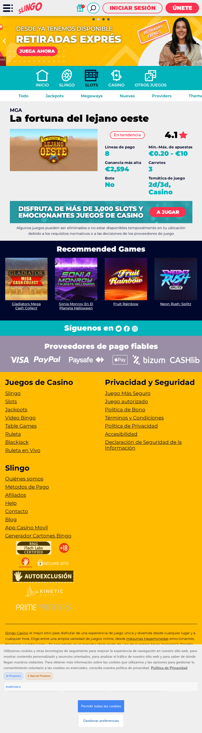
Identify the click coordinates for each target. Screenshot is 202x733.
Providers (161, 96)
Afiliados (15, 495)
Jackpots (55, 96)
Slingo (67, 85)
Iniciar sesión (133, 8)
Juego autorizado (126, 401)
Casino (116, 85)
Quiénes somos (24, 479)
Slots (91, 85)
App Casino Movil (26, 528)
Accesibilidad (121, 434)
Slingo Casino (16, 633)
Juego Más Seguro (128, 393)
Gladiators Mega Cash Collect (26, 306)
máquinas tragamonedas (147, 639)
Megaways (91, 96)
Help (11, 503)
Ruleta (13, 434)
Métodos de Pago (27, 487)
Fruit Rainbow (125, 304)
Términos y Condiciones (134, 418)
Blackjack (17, 442)
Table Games (21, 426)
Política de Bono (125, 410)
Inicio (42, 85)
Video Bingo (20, 418)
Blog (11, 519)
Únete (182, 8)
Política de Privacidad (131, 426)
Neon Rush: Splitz (175, 304)
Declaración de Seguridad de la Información (143, 445)
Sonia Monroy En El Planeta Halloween (76, 306)
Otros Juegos (151, 85)
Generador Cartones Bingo (38, 536)
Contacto (16, 511)
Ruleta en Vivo (22, 450)
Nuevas (127, 96)
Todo (23, 96)
